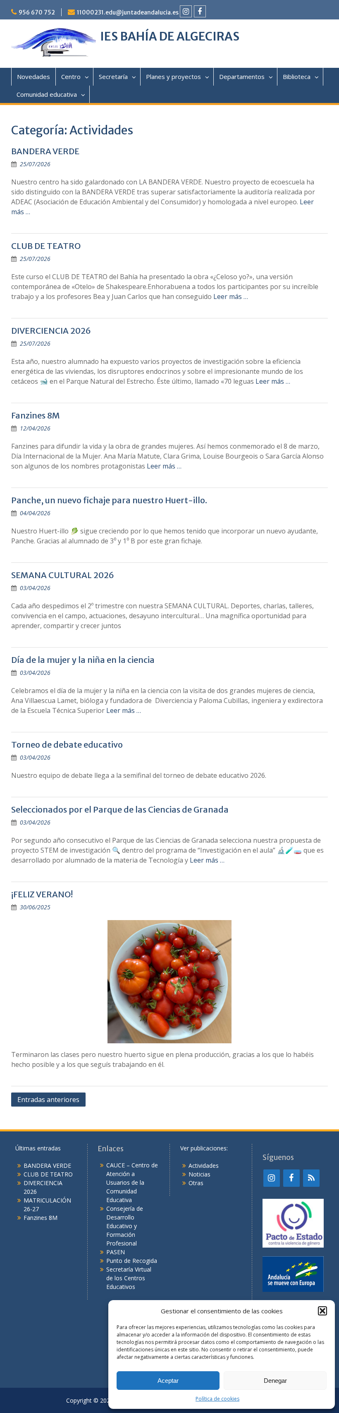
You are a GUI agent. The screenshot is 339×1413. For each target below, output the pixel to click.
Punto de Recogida (131, 1261)
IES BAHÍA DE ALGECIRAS (169, 36)
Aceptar (168, 1380)
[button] (322, 1311)
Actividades (204, 1165)
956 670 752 (37, 12)
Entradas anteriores (48, 1099)
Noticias (199, 1174)
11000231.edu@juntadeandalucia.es (128, 12)
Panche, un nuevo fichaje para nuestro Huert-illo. (109, 500)
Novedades (33, 76)
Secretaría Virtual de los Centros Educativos (128, 1278)
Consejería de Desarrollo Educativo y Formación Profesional (124, 1226)
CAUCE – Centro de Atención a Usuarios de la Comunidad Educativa (132, 1182)
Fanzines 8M (35, 415)
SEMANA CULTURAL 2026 (62, 575)
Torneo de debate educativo (67, 744)
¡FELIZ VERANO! (42, 894)
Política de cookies (217, 1398)
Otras (196, 1183)
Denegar (275, 1380)
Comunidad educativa (47, 94)
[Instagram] (186, 11)
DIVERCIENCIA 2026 (51, 330)
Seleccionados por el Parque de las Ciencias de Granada (120, 809)
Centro (71, 76)
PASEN (115, 1252)
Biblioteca (296, 76)
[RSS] (311, 1178)
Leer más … (230, 296)
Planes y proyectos (173, 76)
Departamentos (242, 76)
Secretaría (113, 76)
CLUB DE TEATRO (46, 246)
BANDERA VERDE (45, 151)
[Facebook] (200, 11)
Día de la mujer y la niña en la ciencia (83, 660)
